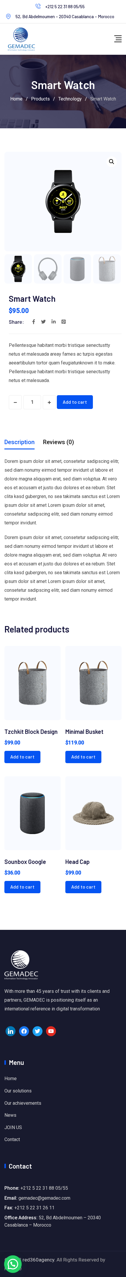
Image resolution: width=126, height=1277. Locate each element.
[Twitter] (37, 1031)
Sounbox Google (25, 861)
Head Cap (77, 861)
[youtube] (51, 1031)
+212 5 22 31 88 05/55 (65, 6)
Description (19, 442)
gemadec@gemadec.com (44, 1198)
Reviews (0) (58, 442)
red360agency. (39, 1260)
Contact (12, 1139)
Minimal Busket (84, 731)
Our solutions (18, 1091)
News (10, 1115)
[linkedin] (11, 1031)
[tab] (19, 442)
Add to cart (75, 402)
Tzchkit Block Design (31, 731)
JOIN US (13, 1127)
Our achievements (22, 1103)
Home (10, 1078)
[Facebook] (24, 1031)
